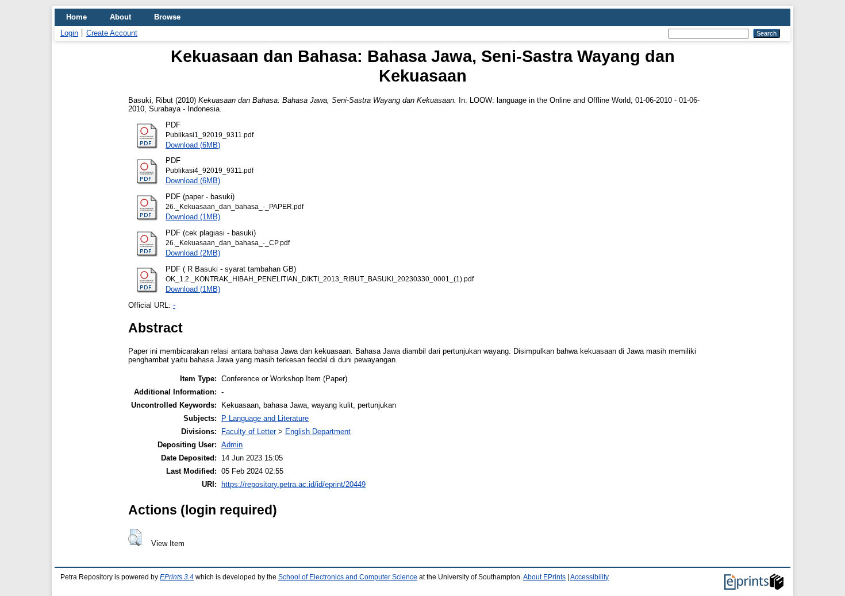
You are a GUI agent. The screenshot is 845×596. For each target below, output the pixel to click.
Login (69, 33)
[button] (134, 537)
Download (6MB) (193, 145)
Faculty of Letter (248, 431)
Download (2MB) (193, 253)
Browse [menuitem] (167, 17)
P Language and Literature (265, 418)
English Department (318, 431)
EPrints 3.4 (177, 577)
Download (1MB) (193, 216)
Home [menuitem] (76, 17)
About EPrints (544, 577)
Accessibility (589, 577)
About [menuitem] (120, 17)
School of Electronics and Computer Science (347, 577)
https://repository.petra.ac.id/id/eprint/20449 (293, 484)
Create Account (111, 33)
